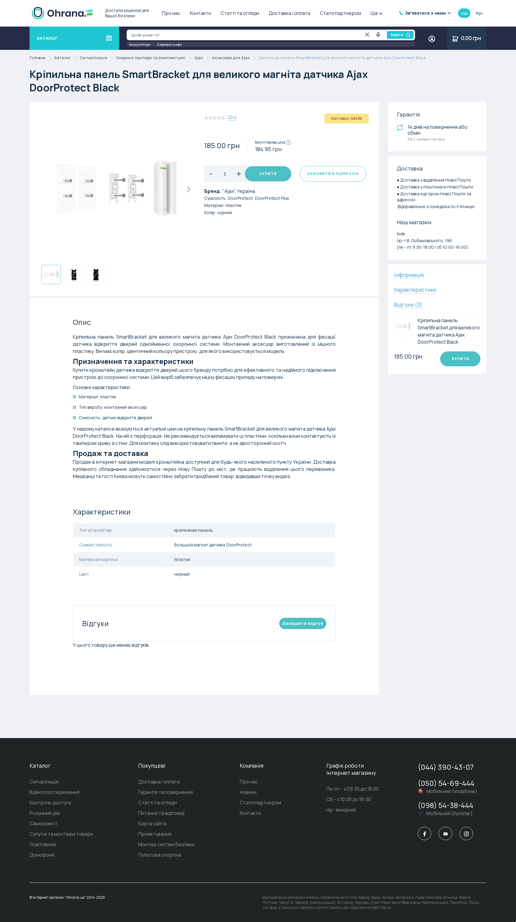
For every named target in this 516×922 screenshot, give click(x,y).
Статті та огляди (240, 13)
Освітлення (43, 844)
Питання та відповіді (161, 813)
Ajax (199, 58)
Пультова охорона (159, 855)
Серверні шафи (169, 44)
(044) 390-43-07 (446, 767)
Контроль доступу (50, 803)
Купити (268, 173)
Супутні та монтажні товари (61, 834)
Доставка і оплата (289, 13)
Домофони (42, 855)
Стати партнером (340, 13)
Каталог (63, 58)
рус (479, 13)
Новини (248, 792)
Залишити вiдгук (302, 623)
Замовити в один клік (333, 173)
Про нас (171, 13)
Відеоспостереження (54, 792)
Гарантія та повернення (165, 792)
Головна (38, 58)
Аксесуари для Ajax (231, 58)
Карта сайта (152, 823)
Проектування (154, 834)
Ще (374, 13)
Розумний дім (45, 813)
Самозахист (44, 823)
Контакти (200, 13)
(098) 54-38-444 (445, 805)
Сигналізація (93, 58)
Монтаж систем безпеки (166, 844)
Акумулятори (139, 44)
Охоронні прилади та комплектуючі (151, 58)
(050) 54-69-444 (446, 783)
